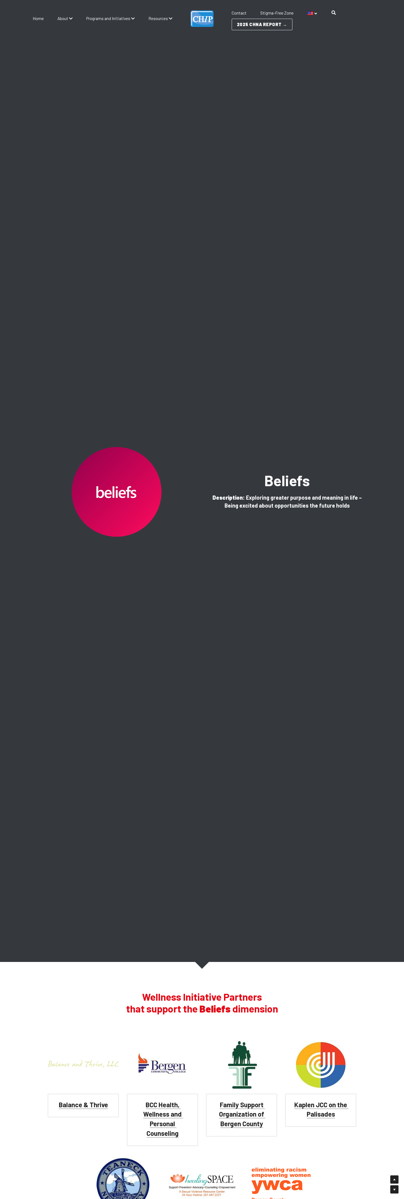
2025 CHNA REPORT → (262, 24)
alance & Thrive (85, 1105)
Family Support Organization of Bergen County (242, 1114)
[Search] (334, 13)
